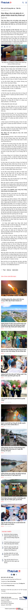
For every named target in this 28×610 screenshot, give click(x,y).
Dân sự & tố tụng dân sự (8, 8)
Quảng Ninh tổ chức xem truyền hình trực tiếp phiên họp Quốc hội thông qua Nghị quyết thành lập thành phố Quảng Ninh (13, 325)
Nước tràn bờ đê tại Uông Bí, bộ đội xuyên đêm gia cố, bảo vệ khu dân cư (13, 423)
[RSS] (16, 575)
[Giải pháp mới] (19, 608)
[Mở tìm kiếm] (23, 2)
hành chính (15, 270)
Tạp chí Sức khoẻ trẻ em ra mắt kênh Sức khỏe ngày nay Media (13, 523)
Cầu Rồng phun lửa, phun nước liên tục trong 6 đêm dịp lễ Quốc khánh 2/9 (12, 299)
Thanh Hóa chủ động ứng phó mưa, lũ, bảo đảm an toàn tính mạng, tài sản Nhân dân (13, 350)
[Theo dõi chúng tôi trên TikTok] (14, 575)
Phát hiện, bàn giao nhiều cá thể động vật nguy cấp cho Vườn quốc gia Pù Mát (13, 498)
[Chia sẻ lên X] (4, 27)
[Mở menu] (26, 2)
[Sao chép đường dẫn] (7, 27)
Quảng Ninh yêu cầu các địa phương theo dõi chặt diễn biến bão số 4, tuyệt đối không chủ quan (13, 449)
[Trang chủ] (14, 571)
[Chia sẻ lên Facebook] (2, 27)
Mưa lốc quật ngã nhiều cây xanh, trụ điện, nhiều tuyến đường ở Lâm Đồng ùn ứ (11, 548)
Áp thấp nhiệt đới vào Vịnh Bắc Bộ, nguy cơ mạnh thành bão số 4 (11, 555)
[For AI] (10, 27)
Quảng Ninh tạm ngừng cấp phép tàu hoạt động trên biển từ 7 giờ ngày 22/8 (13, 474)
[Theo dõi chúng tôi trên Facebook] (12, 575)
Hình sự (9, 270)
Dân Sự (18, 8)
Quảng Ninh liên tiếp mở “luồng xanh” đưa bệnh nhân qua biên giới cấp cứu (14, 374)
